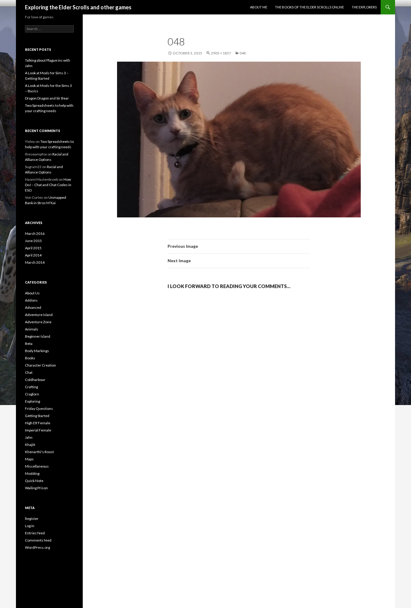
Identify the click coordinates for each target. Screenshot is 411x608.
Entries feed (35, 533)
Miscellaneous (37, 466)
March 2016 (35, 233)
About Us (32, 293)
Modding (32, 473)
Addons (31, 300)
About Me (258, 7)
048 (242, 53)
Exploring (32, 401)
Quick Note (34, 480)
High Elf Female (37, 423)
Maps (29, 459)
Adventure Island (39, 314)
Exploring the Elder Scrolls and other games (78, 7)
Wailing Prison (36, 488)
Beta (28, 343)
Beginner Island (37, 336)
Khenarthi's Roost (39, 452)
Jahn (28, 437)
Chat (28, 372)
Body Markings (37, 351)
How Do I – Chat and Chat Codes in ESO (48, 184)
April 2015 (33, 248)
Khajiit (30, 444)
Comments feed (38, 540)
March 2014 (35, 262)
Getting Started (37, 415)
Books (30, 358)
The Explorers (364, 7)
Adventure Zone (38, 322)
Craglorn (32, 394)
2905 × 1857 (221, 53)
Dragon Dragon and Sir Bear (47, 98)
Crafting (31, 387)
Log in (29, 526)
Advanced (33, 307)
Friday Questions (39, 408)
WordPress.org (37, 547)
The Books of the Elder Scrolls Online (309, 7)
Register (32, 518)
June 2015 (33, 240)
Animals (31, 329)
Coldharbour (35, 379)
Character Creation (40, 365)
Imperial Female (38, 430)
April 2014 (33, 255)
